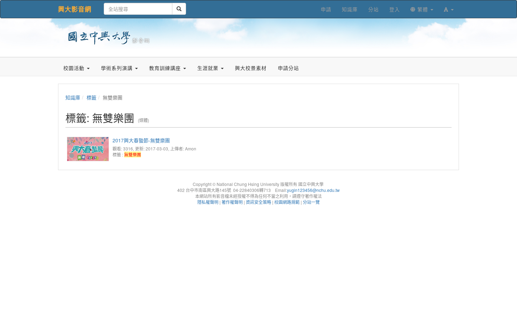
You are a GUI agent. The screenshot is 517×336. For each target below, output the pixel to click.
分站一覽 (311, 202)
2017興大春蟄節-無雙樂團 (141, 140)
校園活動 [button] (74, 67)
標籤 (91, 97)
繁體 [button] (423, 9)
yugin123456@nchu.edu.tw (313, 190)
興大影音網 (74, 9)
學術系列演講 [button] (117, 67)
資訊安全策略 (258, 202)
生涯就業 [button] (208, 67)
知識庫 (72, 97)
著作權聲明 (232, 202)
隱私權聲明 (207, 202)
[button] (449, 9)
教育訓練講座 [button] (166, 67)
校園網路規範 (287, 202)
